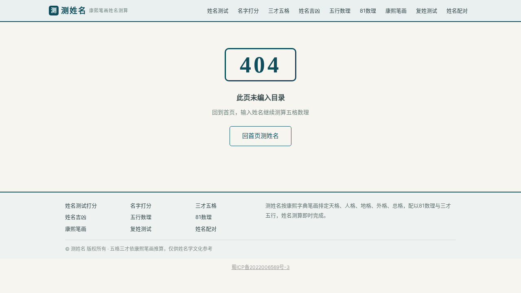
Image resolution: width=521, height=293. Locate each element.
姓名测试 (217, 10)
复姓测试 (426, 10)
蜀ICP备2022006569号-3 (261, 267)
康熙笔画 (396, 10)
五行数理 (339, 10)
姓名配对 (457, 10)
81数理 (368, 10)
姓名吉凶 (309, 10)
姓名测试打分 (81, 205)
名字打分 (248, 10)
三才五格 (278, 10)
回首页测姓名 (260, 136)
